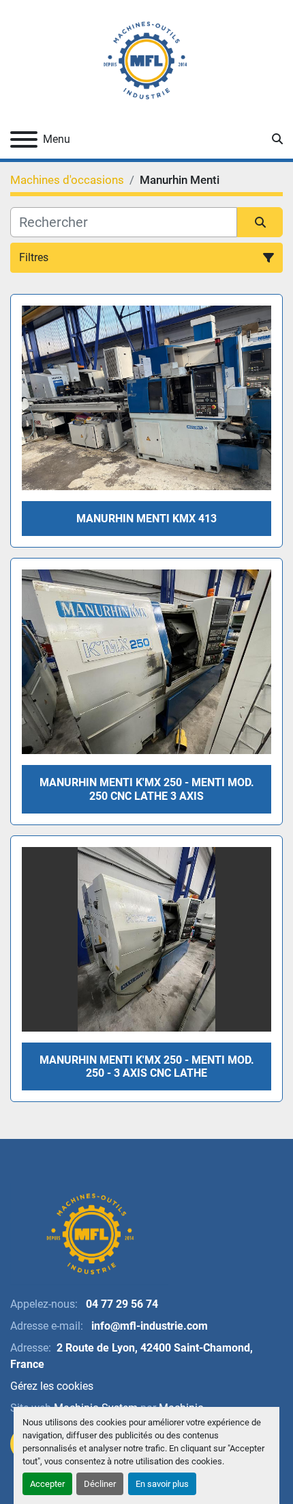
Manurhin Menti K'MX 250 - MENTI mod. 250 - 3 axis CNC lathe (147, 1066)
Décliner (100, 1484)
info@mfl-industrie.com (148, 1325)
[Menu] (23, 139)
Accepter (47, 1484)
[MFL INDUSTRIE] (89, 1232)
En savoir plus (162, 1484)
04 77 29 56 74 (120, 1304)
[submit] (260, 222)
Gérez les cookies (51, 1386)
